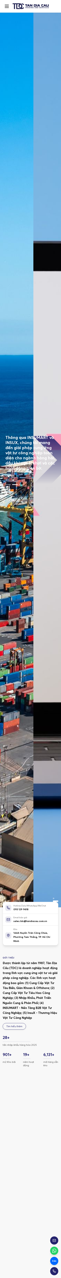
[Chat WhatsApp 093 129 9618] (54, 1251)
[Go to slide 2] (15, 466)
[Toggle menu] (7, 6)
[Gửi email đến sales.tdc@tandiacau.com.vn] (54, 1240)
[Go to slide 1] (8, 466)
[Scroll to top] (30, 6)
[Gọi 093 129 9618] (54, 1271)
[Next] (53, 1136)
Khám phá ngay (23, 1199)
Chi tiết (9, 457)
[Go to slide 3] (21, 466)
